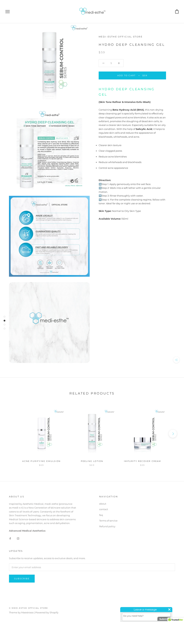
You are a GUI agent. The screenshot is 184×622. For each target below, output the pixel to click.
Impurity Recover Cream (142, 461)
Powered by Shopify (46, 612)
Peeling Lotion (92, 461)
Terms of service (108, 520)
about (102, 503)
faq (101, 515)
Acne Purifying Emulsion (41, 461)
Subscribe (21, 578)
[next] (173, 434)
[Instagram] (18, 538)
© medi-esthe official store (28, 608)
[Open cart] (177, 12)
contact (103, 509)
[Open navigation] (7, 11)
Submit (163, 618)
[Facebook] (10, 538)
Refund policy (107, 526)
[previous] (11, 434)
